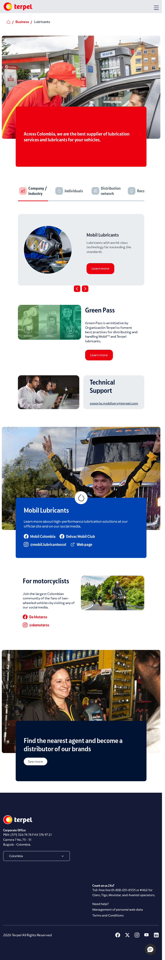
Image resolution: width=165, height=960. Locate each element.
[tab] (36, 192)
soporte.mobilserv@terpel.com (114, 403)
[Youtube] (146, 935)
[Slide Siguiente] (85, 289)
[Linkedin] (156, 935)
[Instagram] (137, 935)
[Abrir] (156, 7)
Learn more (100, 269)
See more (35, 761)
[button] (150, 949)
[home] (8, 22)
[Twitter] (127, 935)
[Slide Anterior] (77, 289)
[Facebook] (117, 935)
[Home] (17, 6)
